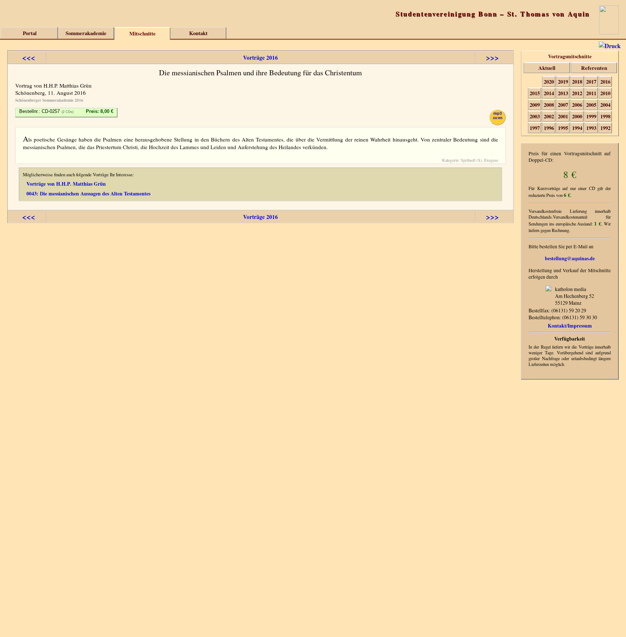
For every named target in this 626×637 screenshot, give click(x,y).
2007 (563, 105)
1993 (591, 128)
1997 (535, 128)
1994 (577, 128)
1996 (549, 128)
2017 (591, 81)
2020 (549, 81)
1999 (591, 116)
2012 (577, 93)
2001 (563, 116)
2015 (535, 93)
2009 (535, 105)
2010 (605, 93)
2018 (577, 81)
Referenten (594, 68)
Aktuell (546, 68)
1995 (563, 128)
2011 (591, 93)
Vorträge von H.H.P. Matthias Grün (66, 183)
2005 (591, 105)
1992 (605, 128)
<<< (28, 57)
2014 (549, 93)
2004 (605, 105)
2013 (563, 93)
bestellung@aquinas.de (570, 258)
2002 (549, 116)
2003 (535, 116)
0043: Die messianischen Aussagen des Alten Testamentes (88, 193)
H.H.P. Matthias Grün (67, 85)
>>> (492, 57)
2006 (577, 105)
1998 (605, 116)
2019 (563, 81)
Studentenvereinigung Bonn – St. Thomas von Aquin (493, 13)
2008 (549, 105)
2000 (577, 116)
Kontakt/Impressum (570, 325)
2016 (605, 81)
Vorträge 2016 (260, 58)
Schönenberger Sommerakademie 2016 (49, 100)
